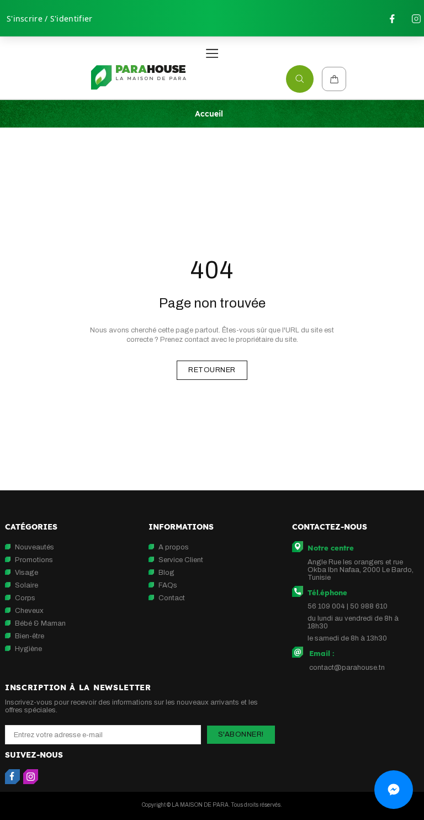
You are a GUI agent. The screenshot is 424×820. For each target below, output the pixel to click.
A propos (173, 547)
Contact (171, 598)
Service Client (180, 560)
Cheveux (29, 611)
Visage (26, 572)
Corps (25, 598)
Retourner (212, 370)
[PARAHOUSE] (138, 77)
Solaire (26, 585)
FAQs (167, 585)
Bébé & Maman (40, 623)
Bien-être (29, 636)
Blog (166, 572)
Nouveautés (34, 547)
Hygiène (28, 649)
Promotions (34, 560)
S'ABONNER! (241, 734)
